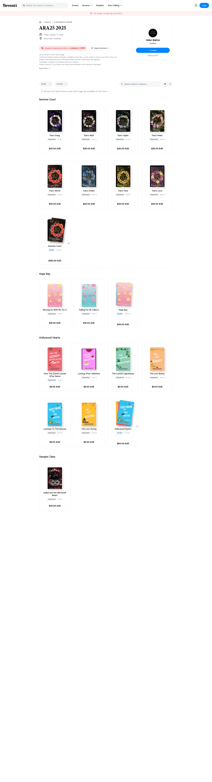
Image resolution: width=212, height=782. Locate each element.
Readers (100, 5)
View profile (153, 55)
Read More (44, 68)
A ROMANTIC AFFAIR (63, 22)
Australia (57, 38)
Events (75, 5)
